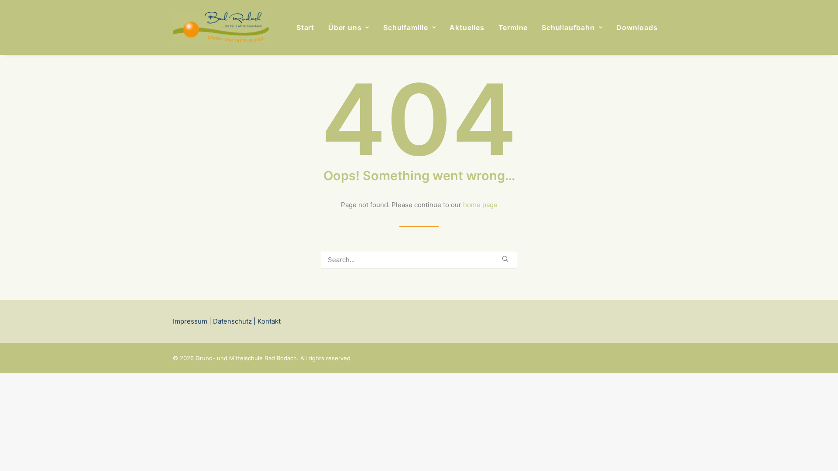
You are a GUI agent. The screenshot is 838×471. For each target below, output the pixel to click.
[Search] (419, 260)
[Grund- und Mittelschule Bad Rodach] (221, 27)
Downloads (636, 27)
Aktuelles (467, 27)
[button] (505, 259)
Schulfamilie (405, 27)
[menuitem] (305, 27)
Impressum (190, 321)
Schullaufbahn (568, 27)
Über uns (344, 27)
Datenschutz (232, 321)
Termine (513, 27)
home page (480, 205)
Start (305, 27)
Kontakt (268, 321)
